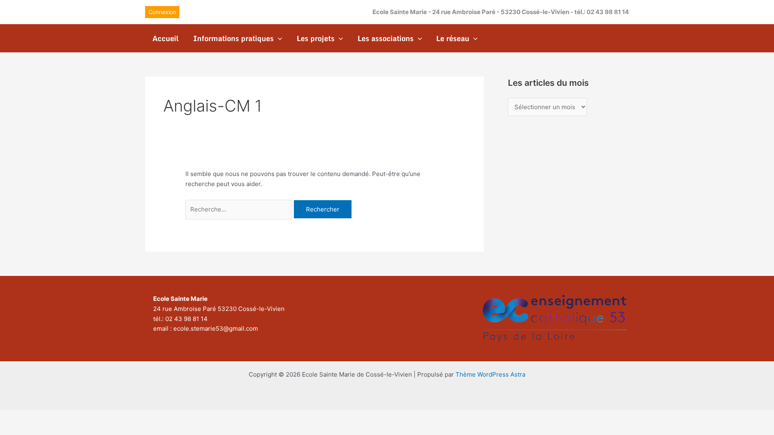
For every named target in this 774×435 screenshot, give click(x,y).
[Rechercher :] (239, 209)
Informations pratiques (233, 38)
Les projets (316, 38)
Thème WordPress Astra (490, 374)
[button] (162, 12)
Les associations (386, 38)
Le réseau (452, 38)
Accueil (165, 38)
